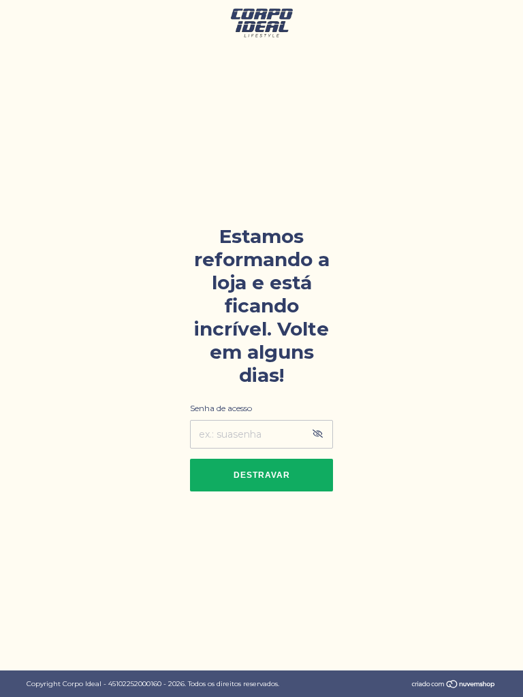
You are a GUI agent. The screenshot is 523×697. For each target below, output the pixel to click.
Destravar (262, 475)
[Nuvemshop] (453, 685)
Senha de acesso (221, 408)
